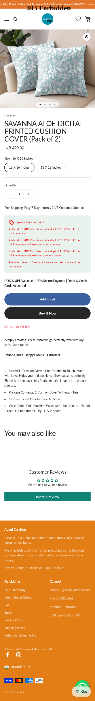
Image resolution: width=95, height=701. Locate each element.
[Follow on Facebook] (7, 655)
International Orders (18, 597)
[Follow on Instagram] (19, 655)
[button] (17, 326)
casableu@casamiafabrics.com (70, 590)
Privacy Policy (13, 620)
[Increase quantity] (28, 194)
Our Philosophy (14, 590)
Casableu (10, 115)
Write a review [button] (47, 497)
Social (8, 613)
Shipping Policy (14, 628)
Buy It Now (48, 313)
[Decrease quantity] (10, 194)
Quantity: (10, 185)
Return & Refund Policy (20, 635)
